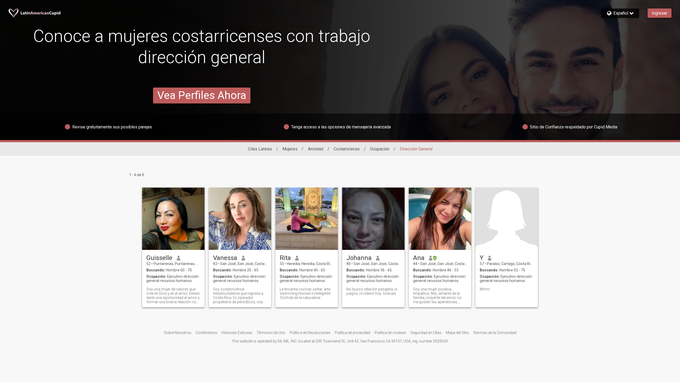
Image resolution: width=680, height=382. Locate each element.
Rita (285, 258)
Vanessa (225, 258)
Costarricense (347, 148)
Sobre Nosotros (177, 333)
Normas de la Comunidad (494, 333)
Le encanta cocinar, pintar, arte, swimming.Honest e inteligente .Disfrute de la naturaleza (305, 293)
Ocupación (379, 148)
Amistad (315, 148)
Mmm (485, 289)
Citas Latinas (260, 148)
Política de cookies (390, 333)
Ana (418, 258)
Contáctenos (206, 333)
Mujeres (290, 148)
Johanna (359, 258)
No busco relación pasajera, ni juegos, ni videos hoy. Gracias (371, 291)
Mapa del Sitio (457, 333)
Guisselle (159, 258)
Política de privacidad (352, 333)
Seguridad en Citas (425, 333)
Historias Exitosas (237, 333)
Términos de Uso (271, 333)
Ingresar (659, 13)
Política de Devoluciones (310, 333)
